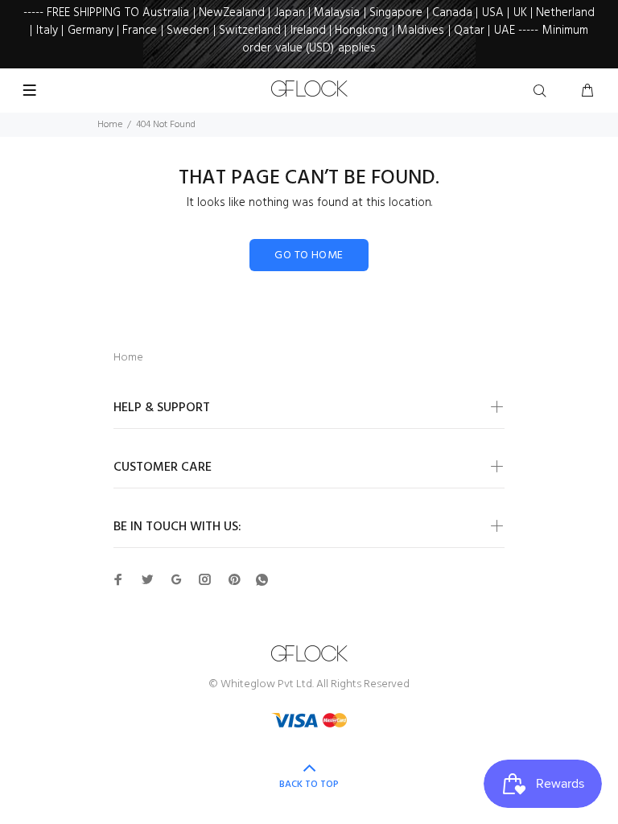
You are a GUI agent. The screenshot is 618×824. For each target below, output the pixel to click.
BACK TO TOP (309, 785)
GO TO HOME (308, 255)
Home (109, 125)
